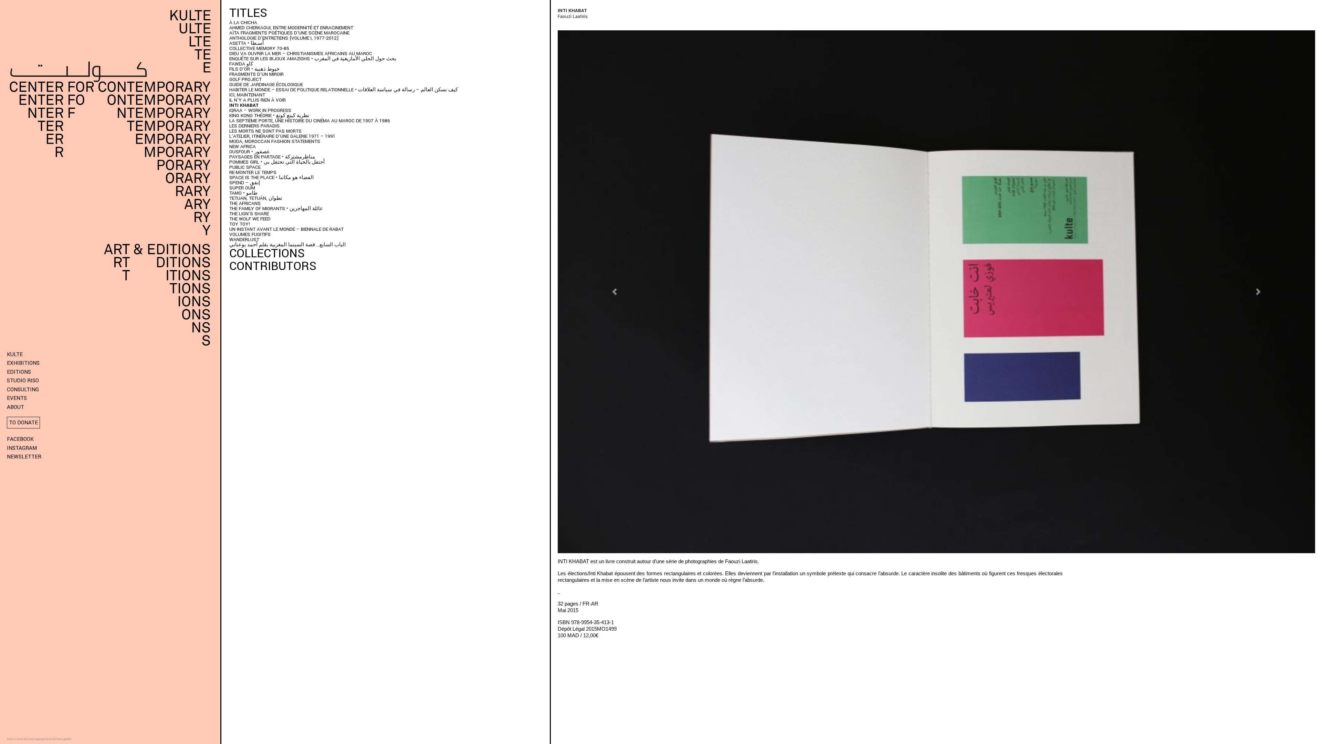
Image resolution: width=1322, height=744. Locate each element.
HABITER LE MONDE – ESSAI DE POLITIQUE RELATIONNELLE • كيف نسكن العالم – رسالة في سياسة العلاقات (343, 89)
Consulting (23, 389)
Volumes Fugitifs (250, 234)
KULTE (15, 354)
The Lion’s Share (249, 213)
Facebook (20, 439)
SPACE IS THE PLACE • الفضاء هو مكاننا (271, 177)
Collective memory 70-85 (259, 48)
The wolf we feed (250, 219)
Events (17, 398)
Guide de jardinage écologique (266, 84)
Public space (245, 167)
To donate (23, 422)
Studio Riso (23, 380)
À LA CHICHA (243, 22)
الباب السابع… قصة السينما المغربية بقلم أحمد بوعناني (287, 244)
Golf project (245, 79)
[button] (614, 292)
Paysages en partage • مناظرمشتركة (272, 157)
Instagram (22, 448)
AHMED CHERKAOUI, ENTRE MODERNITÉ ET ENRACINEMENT (291, 27)
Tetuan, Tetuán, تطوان (256, 198)
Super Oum (242, 188)
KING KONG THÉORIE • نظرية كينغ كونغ (269, 115)
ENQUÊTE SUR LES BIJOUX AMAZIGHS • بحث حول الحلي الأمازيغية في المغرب (312, 58)
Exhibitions (23, 363)
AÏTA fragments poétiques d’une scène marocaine (289, 33)
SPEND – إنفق (244, 182)
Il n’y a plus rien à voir (257, 100)
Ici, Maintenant (247, 95)
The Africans (245, 203)
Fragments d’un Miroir (256, 74)
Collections (267, 253)
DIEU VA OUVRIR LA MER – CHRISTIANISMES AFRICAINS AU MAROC (300, 53)
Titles (248, 13)
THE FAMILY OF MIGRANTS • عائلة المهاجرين (276, 208)
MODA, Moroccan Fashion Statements (274, 141)
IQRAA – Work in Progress (260, 110)
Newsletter (24, 457)
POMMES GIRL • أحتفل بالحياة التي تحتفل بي (277, 162)
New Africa (242, 146)
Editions (19, 372)
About (15, 407)
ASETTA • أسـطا (246, 43)
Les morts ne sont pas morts (265, 131)
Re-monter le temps (252, 172)
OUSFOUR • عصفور (249, 151)
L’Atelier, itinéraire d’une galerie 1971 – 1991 (282, 136)
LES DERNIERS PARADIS (254, 126)
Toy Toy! (239, 224)
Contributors (272, 266)
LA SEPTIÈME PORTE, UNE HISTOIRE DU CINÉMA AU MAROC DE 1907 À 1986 (309, 120)
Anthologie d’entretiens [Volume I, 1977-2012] (283, 38)
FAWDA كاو (241, 64)
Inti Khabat (244, 105)
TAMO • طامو (243, 193)
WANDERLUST (244, 239)
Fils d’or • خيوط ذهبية (254, 69)
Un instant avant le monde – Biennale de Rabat (286, 229)
